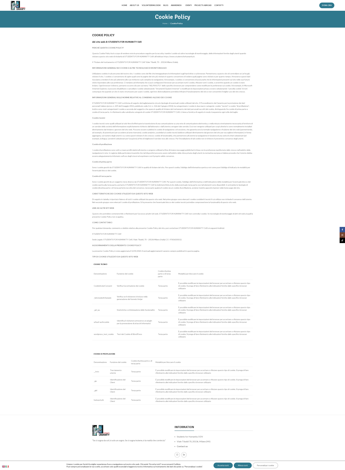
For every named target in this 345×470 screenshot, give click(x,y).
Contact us (182, 446)
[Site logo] (18, 5)
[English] (4, 466)
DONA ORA (327, 5)
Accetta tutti (223, 465)
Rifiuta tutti (243, 465)
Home (165, 23)
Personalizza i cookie (265, 465)
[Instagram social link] (177, 454)
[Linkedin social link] (184, 454)
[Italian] (7, 466)
